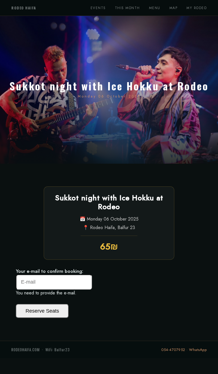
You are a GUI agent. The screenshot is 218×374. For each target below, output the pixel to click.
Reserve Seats (42, 311)
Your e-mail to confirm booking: (49, 271)
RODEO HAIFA (23, 7)
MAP (173, 8)
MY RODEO (196, 8)
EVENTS (98, 8)
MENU (154, 8)
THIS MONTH (127, 8)
